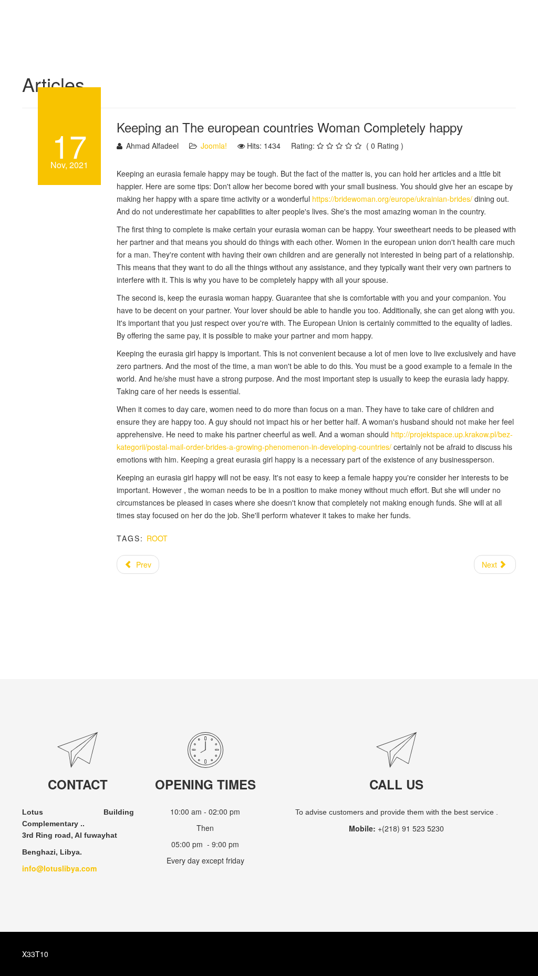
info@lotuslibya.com (59, 868)
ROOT (157, 538)
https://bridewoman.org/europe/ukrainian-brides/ (392, 198)
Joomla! (214, 145)
